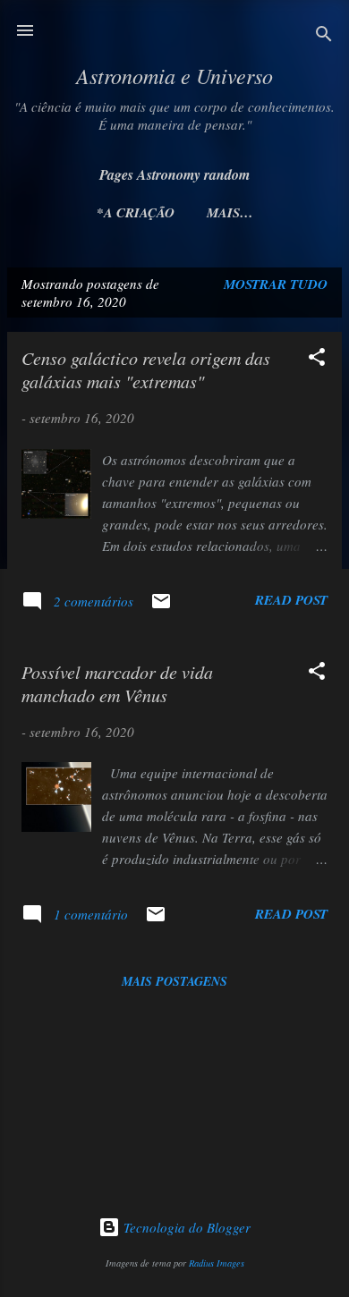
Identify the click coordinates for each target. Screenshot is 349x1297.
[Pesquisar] (324, 36)
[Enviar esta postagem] (161, 606)
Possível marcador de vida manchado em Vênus (117, 683)
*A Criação (135, 212)
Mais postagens (174, 981)
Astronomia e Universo (174, 75)
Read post (291, 599)
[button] (317, 359)
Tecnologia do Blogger (185, 1227)
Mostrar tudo (276, 284)
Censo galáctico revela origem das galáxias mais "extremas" (145, 369)
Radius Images (216, 1263)
